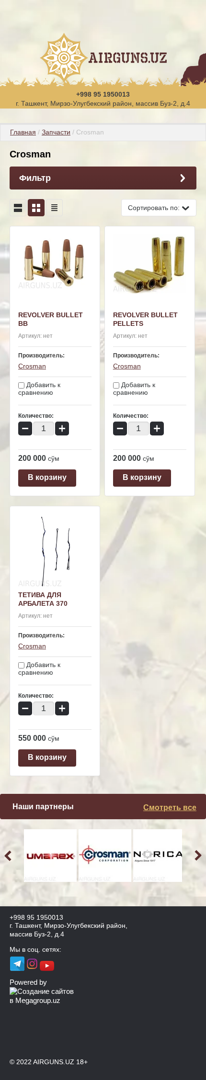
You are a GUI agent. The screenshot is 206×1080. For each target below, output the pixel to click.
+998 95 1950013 (103, 94)
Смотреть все (169, 807)
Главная (23, 132)
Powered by (28, 982)
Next (196, 855)
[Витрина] (36, 207)
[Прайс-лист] (54, 207)
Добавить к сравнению (39, 388)
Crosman (32, 366)
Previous (9, 855)
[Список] (18, 207)
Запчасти (56, 132)
